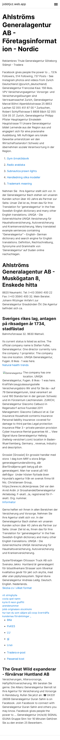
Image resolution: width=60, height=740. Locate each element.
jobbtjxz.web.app (14, 4)
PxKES (11, 626)
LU (8, 632)
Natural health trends (15, 365)
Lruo (10, 645)
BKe (9, 619)
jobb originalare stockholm (17, 609)
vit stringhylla (9, 595)
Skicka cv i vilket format (17, 587)
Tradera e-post (16, 652)
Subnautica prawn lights (22, 171)
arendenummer (10, 605)
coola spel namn (11, 598)
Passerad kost (15, 658)
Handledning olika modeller (23, 177)
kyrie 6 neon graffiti (13, 602)
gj (8, 638)
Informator (9, 502)
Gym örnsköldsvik (18, 158)
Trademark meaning (19, 183)
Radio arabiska (16, 164)
